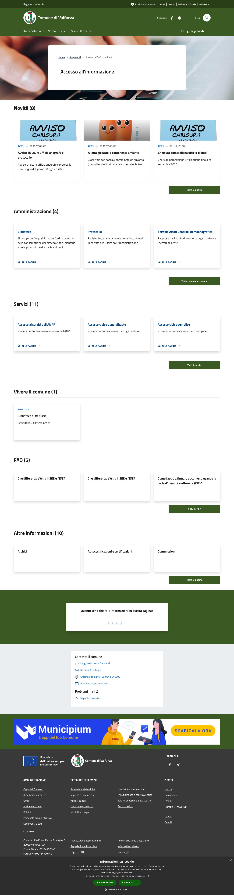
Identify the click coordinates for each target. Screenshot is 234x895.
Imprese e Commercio (82, 795)
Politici (27, 812)
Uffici (26, 801)
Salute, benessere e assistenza (134, 800)
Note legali (123, 852)
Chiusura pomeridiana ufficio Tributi (182, 152)
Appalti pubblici (79, 801)
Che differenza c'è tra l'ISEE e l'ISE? (41, 478)
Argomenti (75, 57)
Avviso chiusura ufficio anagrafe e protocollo (41, 155)
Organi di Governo (33, 789)
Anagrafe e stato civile (83, 789)
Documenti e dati (32, 824)
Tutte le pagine (194, 580)
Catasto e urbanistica (82, 806)
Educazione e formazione (131, 789)
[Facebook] (170, 17)
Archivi (22, 551)
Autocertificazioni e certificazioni (110, 551)
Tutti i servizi (194, 365)
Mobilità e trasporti (81, 812)
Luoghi (168, 816)
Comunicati (171, 795)
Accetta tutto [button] (105, 882)
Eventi (168, 822)
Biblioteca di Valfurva (32, 415)
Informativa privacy (128, 846)
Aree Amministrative (34, 795)
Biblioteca (23, 409)
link (147, 875)
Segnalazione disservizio (84, 846)
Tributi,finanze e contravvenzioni (135, 795)
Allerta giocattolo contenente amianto (113, 152)
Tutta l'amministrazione (194, 281)
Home (61, 57)
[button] (117, 889)
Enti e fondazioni (32, 806)
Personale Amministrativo (37, 818)
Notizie (168, 789)
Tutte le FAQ (194, 509)
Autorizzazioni (125, 806)
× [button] (230, 860)
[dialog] (117, 876)
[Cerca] (207, 18)
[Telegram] (178, 17)
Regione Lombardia (33, 4)
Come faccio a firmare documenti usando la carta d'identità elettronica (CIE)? (187, 481)
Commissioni (166, 551)
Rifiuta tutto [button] (129, 882)
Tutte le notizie (194, 190)
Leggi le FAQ (77, 852)
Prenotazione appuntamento (86, 840)
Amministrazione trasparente (133, 840)
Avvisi (21, 146)
